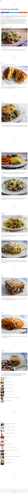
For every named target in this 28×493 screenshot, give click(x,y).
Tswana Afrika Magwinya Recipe (9, 462)
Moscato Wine (6, 453)
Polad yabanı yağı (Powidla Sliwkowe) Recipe (10, 423)
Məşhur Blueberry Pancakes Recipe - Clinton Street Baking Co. (12, 456)
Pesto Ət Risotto (3, 214)
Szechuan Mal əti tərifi (7, 436)
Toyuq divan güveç (4, 176)
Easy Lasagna (6, 440)
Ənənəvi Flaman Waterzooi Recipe (9, 459)
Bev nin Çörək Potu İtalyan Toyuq (9, 384)
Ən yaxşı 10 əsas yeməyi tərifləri (9, 381)
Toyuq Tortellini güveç (7, 378)
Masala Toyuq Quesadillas (8, 400)
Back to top (14, 489)
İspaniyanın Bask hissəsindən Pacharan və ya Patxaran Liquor (12, 397)
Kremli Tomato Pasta (4, 314)
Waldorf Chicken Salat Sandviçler (6, 277)
